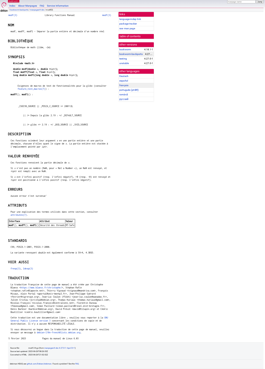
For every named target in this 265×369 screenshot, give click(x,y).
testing (123, 58)
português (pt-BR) (129, 89)
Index (12, 5)
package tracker (128, 23)
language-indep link (130, 19)
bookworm (125, 49)
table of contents (130, 36)
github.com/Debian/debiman (39, 364)
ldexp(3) (28, 268)
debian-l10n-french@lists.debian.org (59, 332)
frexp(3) (16, 268)
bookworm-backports (19, 10)
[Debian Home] (4, 6)
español (123, 80)
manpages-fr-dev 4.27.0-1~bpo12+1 (59, 348)
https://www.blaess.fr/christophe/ (41, 287)
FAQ (42, 5)
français (123, 85)
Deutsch (123, 76)
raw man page (127, 28)
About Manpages (27, 5)
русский (123, 99)
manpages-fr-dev (37, 10)
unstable (124, 63)
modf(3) (12, 15)
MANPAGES (14, 1)
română (123, 94)
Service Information (58, 5)
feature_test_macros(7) (31, 89)
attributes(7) (19, 215)
